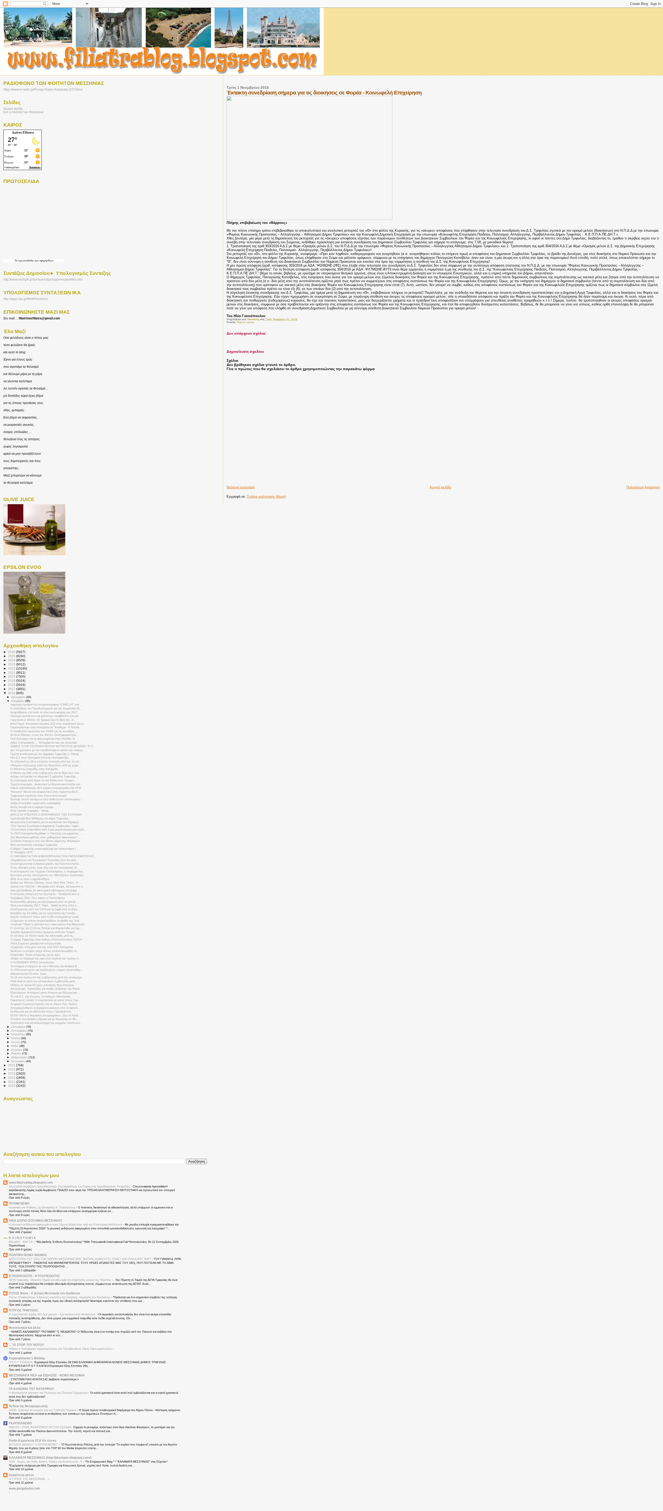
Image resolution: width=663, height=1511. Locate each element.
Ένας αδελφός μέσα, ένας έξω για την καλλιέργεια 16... (44, 867)
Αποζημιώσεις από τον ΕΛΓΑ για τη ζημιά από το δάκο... (45, 909)
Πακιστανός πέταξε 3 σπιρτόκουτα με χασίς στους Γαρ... (45, 1000)
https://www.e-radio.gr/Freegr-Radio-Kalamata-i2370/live (43, 89)
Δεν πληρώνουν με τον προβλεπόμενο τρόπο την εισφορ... (47, 750)
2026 (12, 652)
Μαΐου (15, 1045)
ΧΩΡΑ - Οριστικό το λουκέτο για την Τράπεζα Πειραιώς (43, 1410)
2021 (12, 672)
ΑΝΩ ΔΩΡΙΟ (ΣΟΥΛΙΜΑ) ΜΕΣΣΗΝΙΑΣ (35, 1220)
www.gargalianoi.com (24, 1488)
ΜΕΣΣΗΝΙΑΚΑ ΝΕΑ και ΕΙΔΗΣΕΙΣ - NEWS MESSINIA (47, 1375)
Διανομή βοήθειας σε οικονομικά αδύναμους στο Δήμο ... (45, 890)
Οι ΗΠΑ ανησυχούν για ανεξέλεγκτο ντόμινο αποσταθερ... (46, 969)
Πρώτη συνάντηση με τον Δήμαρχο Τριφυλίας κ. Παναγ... (45, 754)
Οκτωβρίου (18, 1026)
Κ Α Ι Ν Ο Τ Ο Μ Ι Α (22, 1237)
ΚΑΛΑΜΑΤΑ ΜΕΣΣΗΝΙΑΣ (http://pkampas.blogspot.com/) (50, 1457)
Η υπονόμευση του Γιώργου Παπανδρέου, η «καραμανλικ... (47, 871)
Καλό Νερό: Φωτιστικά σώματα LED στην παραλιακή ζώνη (46, 723)
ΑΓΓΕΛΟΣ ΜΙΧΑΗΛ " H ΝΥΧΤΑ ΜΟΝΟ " (34, 1444)
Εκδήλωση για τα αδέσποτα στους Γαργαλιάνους (40, 1011)
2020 (12, 676)
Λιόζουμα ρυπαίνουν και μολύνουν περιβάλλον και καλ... (45, 715)
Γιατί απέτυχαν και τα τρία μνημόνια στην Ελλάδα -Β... (43, 738)
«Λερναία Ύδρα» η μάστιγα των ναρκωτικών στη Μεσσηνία (47, 924)
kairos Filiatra (23, 132)
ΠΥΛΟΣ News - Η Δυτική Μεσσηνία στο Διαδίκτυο (44, 1293)
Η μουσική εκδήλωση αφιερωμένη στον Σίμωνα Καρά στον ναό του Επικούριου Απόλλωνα (66, 1224)
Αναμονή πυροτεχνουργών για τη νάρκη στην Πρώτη (43, 1004)
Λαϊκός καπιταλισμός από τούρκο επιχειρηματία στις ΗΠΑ (45, 787)
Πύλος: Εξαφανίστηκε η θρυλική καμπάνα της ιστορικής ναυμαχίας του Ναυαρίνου (60, 1297)
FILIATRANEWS (20, 1423)
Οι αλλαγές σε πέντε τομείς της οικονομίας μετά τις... (42, 935)
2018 (12, 684)
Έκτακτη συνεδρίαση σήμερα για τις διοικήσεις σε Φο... (44, 1019)
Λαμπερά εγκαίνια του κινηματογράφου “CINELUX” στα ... (46, 704)
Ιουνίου (16, 1042)
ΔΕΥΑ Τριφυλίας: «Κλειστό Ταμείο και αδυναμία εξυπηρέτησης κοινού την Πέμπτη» (60, 1279)
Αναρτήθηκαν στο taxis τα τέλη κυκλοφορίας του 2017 (43, 712)
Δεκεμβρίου (18, 697)
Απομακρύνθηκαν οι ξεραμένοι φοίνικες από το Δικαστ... (45, 1007)
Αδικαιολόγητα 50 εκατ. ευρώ (28, 973)
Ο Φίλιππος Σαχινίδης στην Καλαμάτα (34, 769)
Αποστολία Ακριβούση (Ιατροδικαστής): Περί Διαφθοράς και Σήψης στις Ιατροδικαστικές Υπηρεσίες (70, 1186)
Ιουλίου (16, 1038)
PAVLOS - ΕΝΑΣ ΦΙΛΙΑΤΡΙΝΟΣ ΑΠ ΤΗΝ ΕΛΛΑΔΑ (40, 1427)
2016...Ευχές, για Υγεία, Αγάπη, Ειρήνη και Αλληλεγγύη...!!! (46, 1461)
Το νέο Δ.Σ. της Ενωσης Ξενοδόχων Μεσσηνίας (40, 996)
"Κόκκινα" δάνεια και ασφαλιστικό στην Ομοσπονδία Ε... (45, 791)
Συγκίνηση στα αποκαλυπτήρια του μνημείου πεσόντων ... (46, 1022)
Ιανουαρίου (18, 1061)
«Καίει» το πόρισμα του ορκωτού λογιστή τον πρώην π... (45, 958)
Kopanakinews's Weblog (27, 1358)
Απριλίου (17, 1049)
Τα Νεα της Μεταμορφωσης (28, 1406)
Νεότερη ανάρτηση (241, 487)
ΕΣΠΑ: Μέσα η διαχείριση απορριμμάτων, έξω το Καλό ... (45, 1015)
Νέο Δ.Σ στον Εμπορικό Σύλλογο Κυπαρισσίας (39, 757)
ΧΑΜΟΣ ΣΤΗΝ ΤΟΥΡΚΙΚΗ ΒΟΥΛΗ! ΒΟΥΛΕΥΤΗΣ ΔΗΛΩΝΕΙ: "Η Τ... (52, 746)
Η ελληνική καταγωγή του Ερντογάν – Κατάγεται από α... (45, 894)
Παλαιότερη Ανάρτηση (643, 487)
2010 (12, 1085)
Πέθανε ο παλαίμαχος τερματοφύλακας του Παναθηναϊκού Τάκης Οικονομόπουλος (61, 1348)
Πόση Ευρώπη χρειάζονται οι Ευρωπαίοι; (35, 943)
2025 (12, 656)
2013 (12, 1073)
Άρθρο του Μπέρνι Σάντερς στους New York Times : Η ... (45, 882)
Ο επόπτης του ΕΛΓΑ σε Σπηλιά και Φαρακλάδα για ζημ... (46, 928)
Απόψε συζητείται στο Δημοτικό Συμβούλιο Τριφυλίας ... (44, 776)
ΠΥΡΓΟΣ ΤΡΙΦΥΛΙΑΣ (23, 1310)
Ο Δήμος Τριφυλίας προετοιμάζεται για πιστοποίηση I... (44, 848)
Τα (16, 260)
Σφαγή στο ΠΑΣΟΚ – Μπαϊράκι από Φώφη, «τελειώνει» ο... (47, 886)
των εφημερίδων (43, 260)
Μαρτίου (16, 1053)
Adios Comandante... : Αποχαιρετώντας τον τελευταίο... (44, 742)
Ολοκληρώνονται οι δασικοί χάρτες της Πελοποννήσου (44, 863)
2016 (12, 693)
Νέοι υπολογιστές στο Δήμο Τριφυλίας (33, 844)
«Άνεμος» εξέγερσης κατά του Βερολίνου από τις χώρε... (45, 765)
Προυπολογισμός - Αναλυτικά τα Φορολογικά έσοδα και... (46, 784)
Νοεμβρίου (18, 700)
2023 (12, 664)
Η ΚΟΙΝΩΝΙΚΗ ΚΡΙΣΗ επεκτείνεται (32, 962)
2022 (12, 668)
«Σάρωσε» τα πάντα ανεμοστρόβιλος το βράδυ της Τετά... (46, 920)
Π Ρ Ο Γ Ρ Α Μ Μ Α (21, 1362)
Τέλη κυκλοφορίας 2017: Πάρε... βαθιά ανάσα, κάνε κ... (44, 905)
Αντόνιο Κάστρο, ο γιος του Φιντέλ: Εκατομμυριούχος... (44, 734)
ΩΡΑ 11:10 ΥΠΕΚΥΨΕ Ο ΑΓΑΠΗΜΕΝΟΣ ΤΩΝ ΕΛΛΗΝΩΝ (46, 814)
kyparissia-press (21, 1475)
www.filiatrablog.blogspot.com (31, 1182)
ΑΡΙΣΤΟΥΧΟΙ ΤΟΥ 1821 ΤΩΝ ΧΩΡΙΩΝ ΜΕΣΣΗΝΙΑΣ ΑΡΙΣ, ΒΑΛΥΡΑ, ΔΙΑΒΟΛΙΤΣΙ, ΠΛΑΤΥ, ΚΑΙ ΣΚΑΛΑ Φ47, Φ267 (80, 1258)
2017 (12, 689)
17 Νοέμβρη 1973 (21, 852)
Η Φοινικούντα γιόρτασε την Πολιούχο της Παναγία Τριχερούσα (48, 1392)
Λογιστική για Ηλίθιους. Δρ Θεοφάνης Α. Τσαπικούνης (42, 1207)
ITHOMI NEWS (19, 1203)
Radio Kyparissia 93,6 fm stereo (32, 1440)
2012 (12, 1077)
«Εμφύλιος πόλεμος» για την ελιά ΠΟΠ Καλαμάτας (41, 947)
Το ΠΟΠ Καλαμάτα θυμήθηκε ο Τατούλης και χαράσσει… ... (47, 833)
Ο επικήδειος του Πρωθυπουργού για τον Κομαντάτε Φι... (46, 708)
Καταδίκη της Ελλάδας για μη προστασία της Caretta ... (44, 913)
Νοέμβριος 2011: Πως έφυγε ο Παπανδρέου (37, 897)
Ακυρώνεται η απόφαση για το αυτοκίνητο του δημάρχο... (45, 822)
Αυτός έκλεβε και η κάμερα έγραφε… (33, 807)
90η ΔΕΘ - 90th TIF (21, 1241)
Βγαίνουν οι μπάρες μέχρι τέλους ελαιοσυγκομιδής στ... (44, 950)
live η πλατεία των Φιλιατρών (23, 112)
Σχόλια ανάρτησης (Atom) (266, 496)
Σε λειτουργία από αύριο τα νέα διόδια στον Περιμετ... (43, 780)
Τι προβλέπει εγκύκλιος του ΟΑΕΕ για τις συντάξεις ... (43, 731)
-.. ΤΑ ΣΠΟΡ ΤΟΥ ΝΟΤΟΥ (26, 1344)
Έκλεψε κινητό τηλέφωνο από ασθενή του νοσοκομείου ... (46, 799)
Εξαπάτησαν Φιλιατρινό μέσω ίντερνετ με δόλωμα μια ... (45, 992)
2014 (12, 1069)
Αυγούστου (18, 1034)
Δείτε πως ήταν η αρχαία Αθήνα (29, 879)
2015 (12, 1065)
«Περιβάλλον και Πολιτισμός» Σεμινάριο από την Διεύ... (44, 860)
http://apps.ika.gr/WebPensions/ (25, 299)
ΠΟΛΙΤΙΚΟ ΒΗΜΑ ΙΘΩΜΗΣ (28, 1255)
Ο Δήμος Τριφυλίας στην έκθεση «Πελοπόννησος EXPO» (46, 939)
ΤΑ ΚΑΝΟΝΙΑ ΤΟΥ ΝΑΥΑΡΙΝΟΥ (31, 1388)
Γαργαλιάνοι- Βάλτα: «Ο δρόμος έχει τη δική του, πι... (43, 719)
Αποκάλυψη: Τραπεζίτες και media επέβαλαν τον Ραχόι (45, 988)
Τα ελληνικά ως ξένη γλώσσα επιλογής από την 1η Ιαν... (46, 761)
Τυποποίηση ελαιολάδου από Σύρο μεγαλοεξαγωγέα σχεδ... (48, 829)
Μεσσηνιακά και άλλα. (25, 1327)
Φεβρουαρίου (19, 1057)
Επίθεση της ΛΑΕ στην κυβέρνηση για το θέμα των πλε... (45, 772)
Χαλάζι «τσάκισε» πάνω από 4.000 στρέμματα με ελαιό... (45, 916)
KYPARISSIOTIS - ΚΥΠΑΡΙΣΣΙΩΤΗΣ (34, 1276)
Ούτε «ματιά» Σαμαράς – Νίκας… (30, 810)
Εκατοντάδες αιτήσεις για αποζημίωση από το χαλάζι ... (44, 901)
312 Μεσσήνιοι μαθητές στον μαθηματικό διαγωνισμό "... (45, 837)
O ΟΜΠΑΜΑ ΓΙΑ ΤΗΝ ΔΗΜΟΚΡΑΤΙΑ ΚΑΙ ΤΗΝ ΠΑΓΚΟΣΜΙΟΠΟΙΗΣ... (53, 856)
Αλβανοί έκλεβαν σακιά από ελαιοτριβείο (35, 803)
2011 (12, 1081)
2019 (12, 680)
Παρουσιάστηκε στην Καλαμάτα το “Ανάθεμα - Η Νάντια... (46, 727)
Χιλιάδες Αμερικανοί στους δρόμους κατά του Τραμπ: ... (44, 932)
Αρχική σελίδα (440, 487)
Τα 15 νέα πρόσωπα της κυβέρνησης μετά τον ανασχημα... (47, 977)
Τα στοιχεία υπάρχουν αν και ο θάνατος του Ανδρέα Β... (44, 966)
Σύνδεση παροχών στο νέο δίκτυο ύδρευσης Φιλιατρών (45, 840)
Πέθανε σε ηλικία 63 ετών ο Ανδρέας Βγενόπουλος (42, 985)
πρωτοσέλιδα (26, 260)
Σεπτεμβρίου (19, 1030)
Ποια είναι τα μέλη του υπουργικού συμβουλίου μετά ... (44, 981)
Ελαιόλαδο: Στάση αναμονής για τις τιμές (35, 954)
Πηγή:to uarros (245, 322)
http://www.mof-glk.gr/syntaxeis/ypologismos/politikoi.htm (43, 279)
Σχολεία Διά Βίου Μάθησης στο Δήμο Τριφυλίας (39, 818)
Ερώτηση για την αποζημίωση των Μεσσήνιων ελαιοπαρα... (47, 875)
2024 (12, 660)
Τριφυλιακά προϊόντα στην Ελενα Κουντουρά (38, 795)
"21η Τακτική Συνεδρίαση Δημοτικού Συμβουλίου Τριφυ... (45, 825)
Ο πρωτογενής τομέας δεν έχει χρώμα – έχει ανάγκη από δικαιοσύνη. (53, 1314)
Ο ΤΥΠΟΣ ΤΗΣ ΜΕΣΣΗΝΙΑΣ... (28, 1478)
